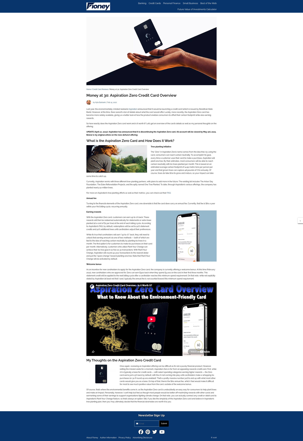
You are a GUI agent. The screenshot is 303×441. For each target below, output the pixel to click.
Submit (164, 423)
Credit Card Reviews (100, 89)
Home (88, 89)
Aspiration (132, 109)
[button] (300, 220)
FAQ (169, 193)
